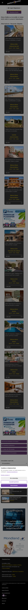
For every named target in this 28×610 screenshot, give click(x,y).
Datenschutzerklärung (12, 471)
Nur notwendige (14, 478)
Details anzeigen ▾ (5, 475)
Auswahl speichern (14, 481)
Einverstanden (14, 485)
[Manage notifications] (3, 595)
